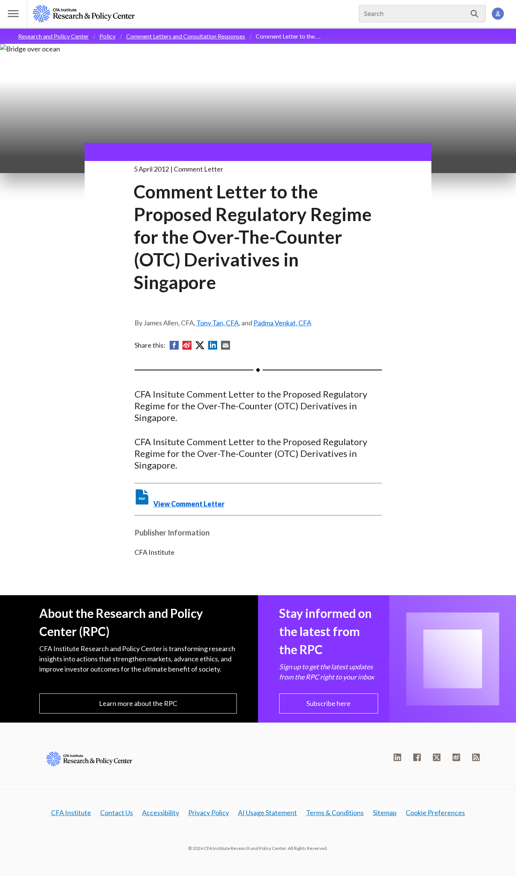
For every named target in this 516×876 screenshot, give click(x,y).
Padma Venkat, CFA (282, 323)
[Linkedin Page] (397, 757)
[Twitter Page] (436, 757)
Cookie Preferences (435, 812)
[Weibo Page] (456, 757)
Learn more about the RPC (138, 703)
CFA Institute (71, 812)
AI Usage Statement (267, 812)
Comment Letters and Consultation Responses (185, 36)
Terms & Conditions (335, 812)
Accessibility (160, 812)
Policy (107, 36)
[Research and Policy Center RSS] (476, 757)
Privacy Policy (208, 812)
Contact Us (116, 812)
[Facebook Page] (417, 757)
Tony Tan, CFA (217, 323)
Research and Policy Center (53, 36)
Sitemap (385, 812)
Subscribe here (328, 703)
